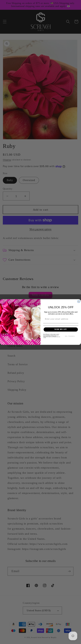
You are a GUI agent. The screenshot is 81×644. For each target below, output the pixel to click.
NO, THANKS (70, 336)
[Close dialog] (78, 301)
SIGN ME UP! (60, 329)
